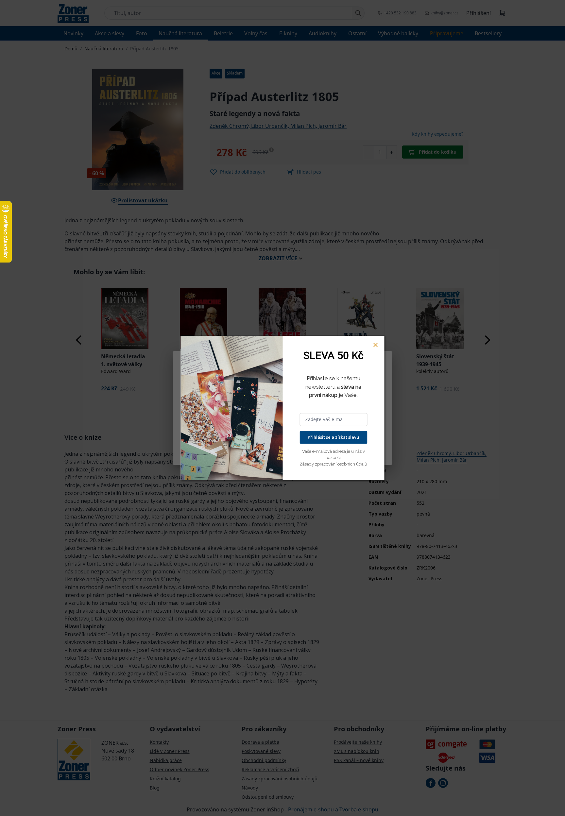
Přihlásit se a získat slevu (333, 437)
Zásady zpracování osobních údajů (333, 464)
